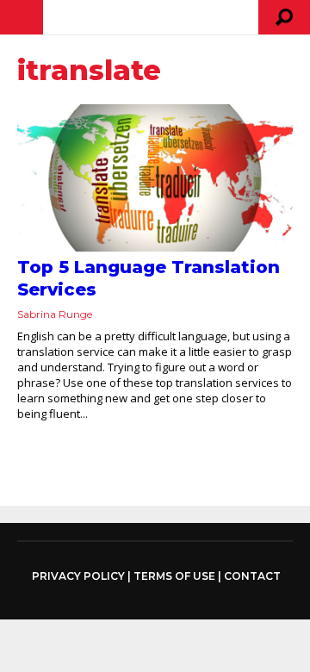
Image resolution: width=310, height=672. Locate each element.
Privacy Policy (78, 576)
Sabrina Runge (54, 314)
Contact (252, 575)
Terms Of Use (174, 575)
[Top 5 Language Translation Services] (155, 178)
